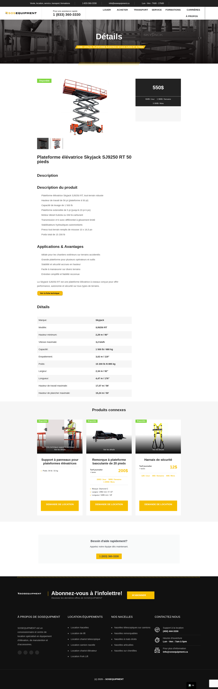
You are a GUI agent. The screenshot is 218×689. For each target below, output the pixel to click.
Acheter (122, 10)
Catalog (88, 47)
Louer (107, 10)
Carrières (193, 10)
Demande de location (62, 503)
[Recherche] (211, 13)
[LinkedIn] (189, 3)
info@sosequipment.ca (119, 3)
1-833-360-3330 (89, 3)
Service (157, 10)
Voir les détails (60, 450)
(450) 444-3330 (170, 631)
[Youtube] (185, 3)
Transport (141, 10)
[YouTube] (31, 652)
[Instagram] (180, 3)
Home (80, 47)
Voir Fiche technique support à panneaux (58, 447)
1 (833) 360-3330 (67, 14)
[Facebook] (175, 3)
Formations (173, 10)
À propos (192, 16)
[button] (140, 595)
